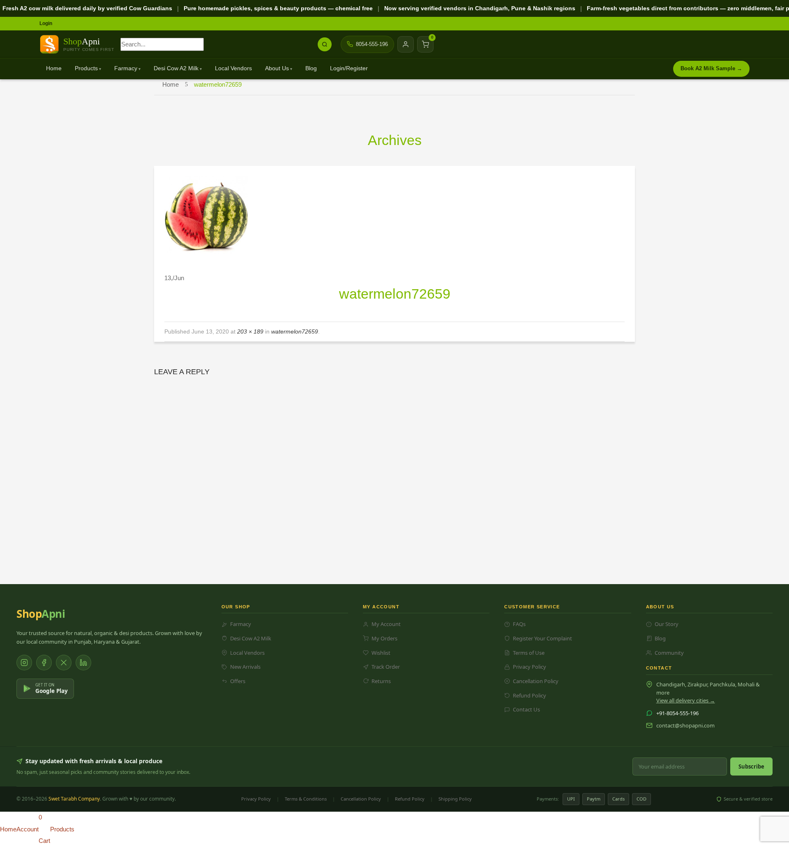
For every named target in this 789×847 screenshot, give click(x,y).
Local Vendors (233, 68)
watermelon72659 (294, 331)
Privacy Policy (529, 666)
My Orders (384, 638)
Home (54, 68)
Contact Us (526, 709)
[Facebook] (44, 662)
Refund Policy (529, 695)
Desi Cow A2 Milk (176, 68)
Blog (311, 68)
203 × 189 (250, 331)
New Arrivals (245, 666)
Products (86, 68)
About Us (277, 68)
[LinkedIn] (83, 662)
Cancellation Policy (535, 681)
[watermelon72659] (206, 214)
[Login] (405, 44)
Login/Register (349, 68)
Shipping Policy (455, 799)
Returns (381, 681)
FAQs (519, 624)
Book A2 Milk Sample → (711, 68)
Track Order (385, 666)
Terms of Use (528, 652)
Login (45, 23)
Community (669, 652)
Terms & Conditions (306, 799)
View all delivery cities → (685, 700)
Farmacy (125, 68)
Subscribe (751, 766)
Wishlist (380, 652)
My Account (386, 624)
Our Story (666, 624)
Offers (237, 681)
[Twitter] (64, 662)
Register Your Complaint (542, 638)
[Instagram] (24, 662)
